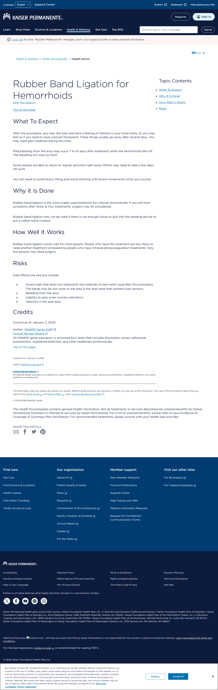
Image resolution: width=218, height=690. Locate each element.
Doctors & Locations (48, 29)
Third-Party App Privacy (123, 585)
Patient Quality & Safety (71, 485)
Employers (177, 4)
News (60, 492)
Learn (7, 29)
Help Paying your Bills (124, 500)
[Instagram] (43, 601)
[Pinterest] (34, 601)
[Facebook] (15, 601)
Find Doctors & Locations (19, 485)
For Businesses (173, 477)
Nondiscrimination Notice (17, 578)
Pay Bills (117, 29)
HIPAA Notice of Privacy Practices (75, 578)
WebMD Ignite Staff (31, 364)
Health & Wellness (78, 29)
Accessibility (10, 572)
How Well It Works (172, 102)
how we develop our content (87, 394)
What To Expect (170, 89)
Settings (155, 676)
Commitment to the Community (77, 508)
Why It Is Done (169, 96)
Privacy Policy (54, 394)
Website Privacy (66, 572)
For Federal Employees (178, 485)
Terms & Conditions (121, 572)
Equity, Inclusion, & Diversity (74, 515)
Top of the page (24, 347)
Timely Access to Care (17, 508)
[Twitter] (6, 601)
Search (208, 29)
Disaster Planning (173, 572)
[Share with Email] (16, 431)
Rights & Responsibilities (124, 578)
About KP (63, 477)
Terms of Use (32, 394)
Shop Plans (23, 29)
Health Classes (12, 492)
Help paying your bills (203, 4)
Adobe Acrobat (42, 648)
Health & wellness (27, 59)
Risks (162, 108)
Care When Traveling (16, 500)
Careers (61, 531)
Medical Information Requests (129, 508)
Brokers (158, 4)
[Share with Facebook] (25, 431)
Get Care (101, 29)
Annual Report (66, 523)
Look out (17, 39)
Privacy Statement (26, 687)
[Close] (212, 676)
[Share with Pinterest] (43, 431)
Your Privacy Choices (68, 585)
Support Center (45, 4)
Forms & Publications (123, 485)
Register (180, 16)
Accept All (178, 676)
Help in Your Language (15, 585)
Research (62, 500)
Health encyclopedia (55, 59)
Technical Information (176, 578)
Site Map (168, 585)
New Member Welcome (124, 477)
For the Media (65, 538)
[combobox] (169, 29)
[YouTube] (25, 601)
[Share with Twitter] (34, 431)
